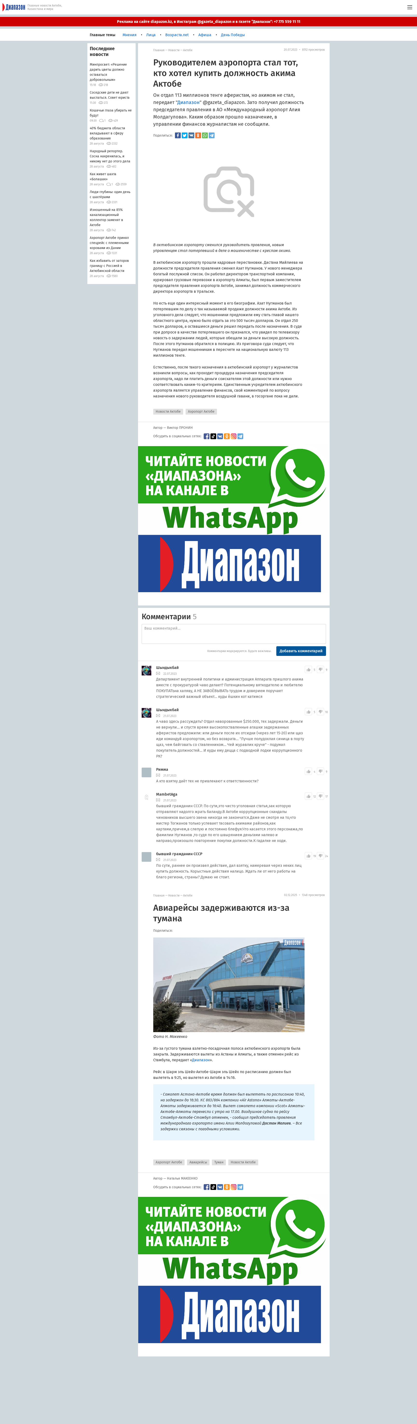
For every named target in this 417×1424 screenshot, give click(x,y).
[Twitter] (185, 135)
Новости (174, 50)
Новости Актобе (168, 412)
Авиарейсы (198, 1162)
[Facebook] (178, 135)
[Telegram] (212, 135)
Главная (159, 50)
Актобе (188, 50)
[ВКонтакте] (191, 135)
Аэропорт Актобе (201, 412)
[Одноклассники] (198, 135)
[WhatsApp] (205, 135)
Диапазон (188, 102)
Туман (218, 1162)
